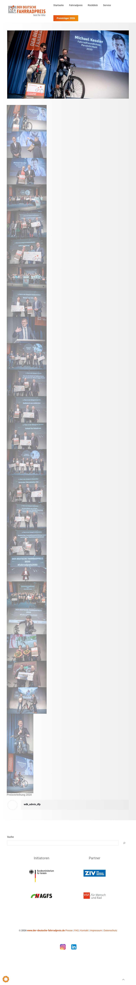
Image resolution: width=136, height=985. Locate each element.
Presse (69, 930)
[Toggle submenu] (75, 12)
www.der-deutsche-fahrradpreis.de (46, 930)
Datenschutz (110, 930)
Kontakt (84, 930)
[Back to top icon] (123, 979)
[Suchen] (124, 843)
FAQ (76, 930)
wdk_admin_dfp (32, 804)
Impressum (96, 930)
